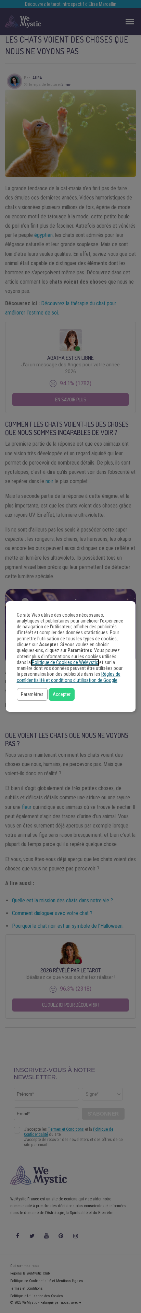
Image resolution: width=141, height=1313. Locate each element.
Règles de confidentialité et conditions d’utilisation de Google (68, 677)
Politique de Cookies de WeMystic (65, 662)
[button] (32, 694)
